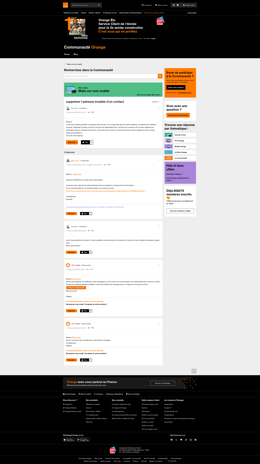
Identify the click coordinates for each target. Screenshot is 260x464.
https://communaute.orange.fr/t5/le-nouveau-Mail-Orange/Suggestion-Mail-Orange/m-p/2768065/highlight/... (106, 191)
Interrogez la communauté (178, 115)
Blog (76, 54)
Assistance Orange (173, 174)
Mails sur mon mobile (74, 64)
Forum (67, 54)
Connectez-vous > (185, 93)
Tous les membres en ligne (180, 211)
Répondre (72, 142)
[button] (158, 107)
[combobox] (111, 76)
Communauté (85, 47)
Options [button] (155, 102)
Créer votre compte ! (176, 87)
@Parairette (77, 174)
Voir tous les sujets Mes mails (148, 95)
